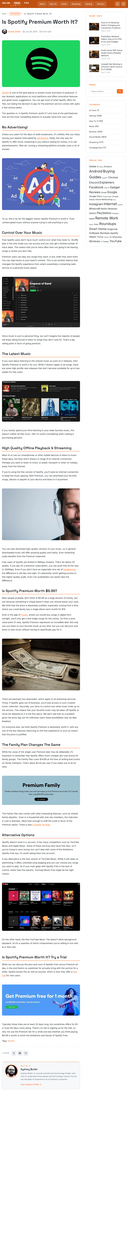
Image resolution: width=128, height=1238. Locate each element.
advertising (42, 138)
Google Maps (107, 196)
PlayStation (104, 213)
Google (112, 192)
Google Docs (95, 196)
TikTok (100, 237)
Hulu (114, 200)
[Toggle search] (117, 3)
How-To (53, 4)
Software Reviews (99, 233)
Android (95, 171)
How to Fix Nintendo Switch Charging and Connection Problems (110, 25)
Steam (92, 236)
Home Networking (103, 199)
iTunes (24, 615)
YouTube (116, 241)
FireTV (106, 188)
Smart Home (97, 229)
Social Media (95, 137)
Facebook (96, 187)
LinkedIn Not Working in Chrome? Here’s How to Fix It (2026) (111, 67)
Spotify (5, 92)
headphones (69, 569)
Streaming (76, 4)
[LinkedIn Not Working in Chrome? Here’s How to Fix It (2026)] (94, 68)
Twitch (106, 237)
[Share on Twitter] (13, 1053)
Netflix (104, 208)
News (42, 4)
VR (110, 237)
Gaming (89, 4)
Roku (96, 224)
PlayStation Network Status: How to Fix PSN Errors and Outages (111, 39)
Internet (110, 204)
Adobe (92, 166)
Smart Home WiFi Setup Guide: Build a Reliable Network (111, 53)
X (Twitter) (105, 242)
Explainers (107, 182)
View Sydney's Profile (30, 1084)
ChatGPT (105, 178)
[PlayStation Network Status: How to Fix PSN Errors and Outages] (94, 40)
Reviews (100, 4)
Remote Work (106, 218)
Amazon (108, 166)
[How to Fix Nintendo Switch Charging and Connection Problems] (94, 26)
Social (64, 4)
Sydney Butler (14, 31)
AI (98, 167)
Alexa (101, 167)
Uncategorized (95, 147)
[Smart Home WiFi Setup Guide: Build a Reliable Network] (94, 54)
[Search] (120, 91)
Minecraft (94, 208)
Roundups (107, 224)
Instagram (96, 204)
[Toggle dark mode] (123, 3)
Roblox (91, 224)
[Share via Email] (25, 1053)
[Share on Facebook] (19, 1053)
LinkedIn (120, 205)
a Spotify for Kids (41, 824)
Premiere (115, 213)
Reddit (92, 219)
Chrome (113, 177)
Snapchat (112, 229)
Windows (94, 241)
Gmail (103, 192)
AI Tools (92, 110)
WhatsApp (117, 237)
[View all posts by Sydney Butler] (11, 1071)
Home (4, 14)
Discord (94, 182)
